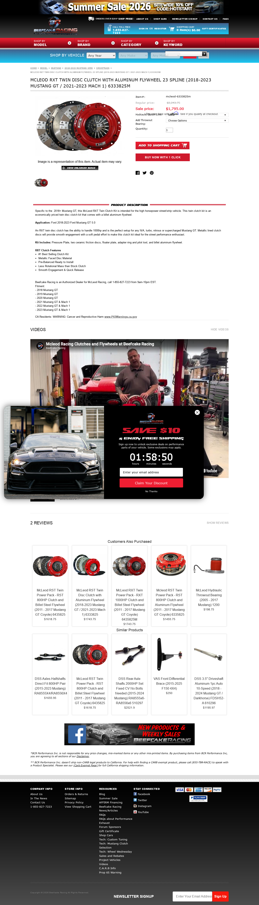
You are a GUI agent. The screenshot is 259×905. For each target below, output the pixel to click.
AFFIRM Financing (110, 802)
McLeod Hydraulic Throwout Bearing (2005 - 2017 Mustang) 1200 (209, 598)
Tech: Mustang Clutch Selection (113, 845)
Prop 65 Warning (110, 872)
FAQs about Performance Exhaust (115, 820)
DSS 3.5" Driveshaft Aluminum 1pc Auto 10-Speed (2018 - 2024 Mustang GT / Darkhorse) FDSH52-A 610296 (209, 691)
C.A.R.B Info (107, 868)
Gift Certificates (214, 28)
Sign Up (220, 896)
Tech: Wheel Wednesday (115, 851)
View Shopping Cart (78, 806)
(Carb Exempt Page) (85, 765)
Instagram (145, 806)
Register (160, 28)
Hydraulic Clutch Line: (149, 114)
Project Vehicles (109, 859)
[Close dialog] (197, 412)
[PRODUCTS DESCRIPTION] (129, 204)
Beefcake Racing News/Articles (110, 808)
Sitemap (70, 798)
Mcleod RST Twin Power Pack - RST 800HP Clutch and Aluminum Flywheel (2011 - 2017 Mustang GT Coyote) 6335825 (169, 602)
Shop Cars (160, 19)
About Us (142, 19)
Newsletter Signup (185, 19)
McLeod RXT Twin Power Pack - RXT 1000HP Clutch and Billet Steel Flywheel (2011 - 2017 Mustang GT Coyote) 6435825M (129, 605)
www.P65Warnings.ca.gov (120, 316)
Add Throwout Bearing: (144, 122)
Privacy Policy (74, 802)
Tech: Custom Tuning (113, 839)
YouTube (143, 812)
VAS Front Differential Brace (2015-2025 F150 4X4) (169, 683)
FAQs (226, 19)
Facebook (144, 794)
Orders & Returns (76, 794)
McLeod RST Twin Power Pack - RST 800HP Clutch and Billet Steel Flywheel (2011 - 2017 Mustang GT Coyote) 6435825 (50, 602)
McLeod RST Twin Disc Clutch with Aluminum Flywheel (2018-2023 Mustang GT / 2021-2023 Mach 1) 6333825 (89, 602)
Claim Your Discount (151, 483)
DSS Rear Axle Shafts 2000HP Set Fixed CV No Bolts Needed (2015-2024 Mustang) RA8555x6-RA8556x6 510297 (129, 691)
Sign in (143, 28)
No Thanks (151, 491)
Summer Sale (108, 798)
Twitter (142, 800)
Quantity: (142, 128)
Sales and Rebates (111, 855)
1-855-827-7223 (121, 31)
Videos (103, 864)
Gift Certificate (109, 831)
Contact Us (210, 19)
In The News (38, 798)
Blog (102, 794)
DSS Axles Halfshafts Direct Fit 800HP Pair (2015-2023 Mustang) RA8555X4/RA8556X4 (50, 686)
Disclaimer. (82, 756)
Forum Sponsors (110, 826)
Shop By (173, 43)
